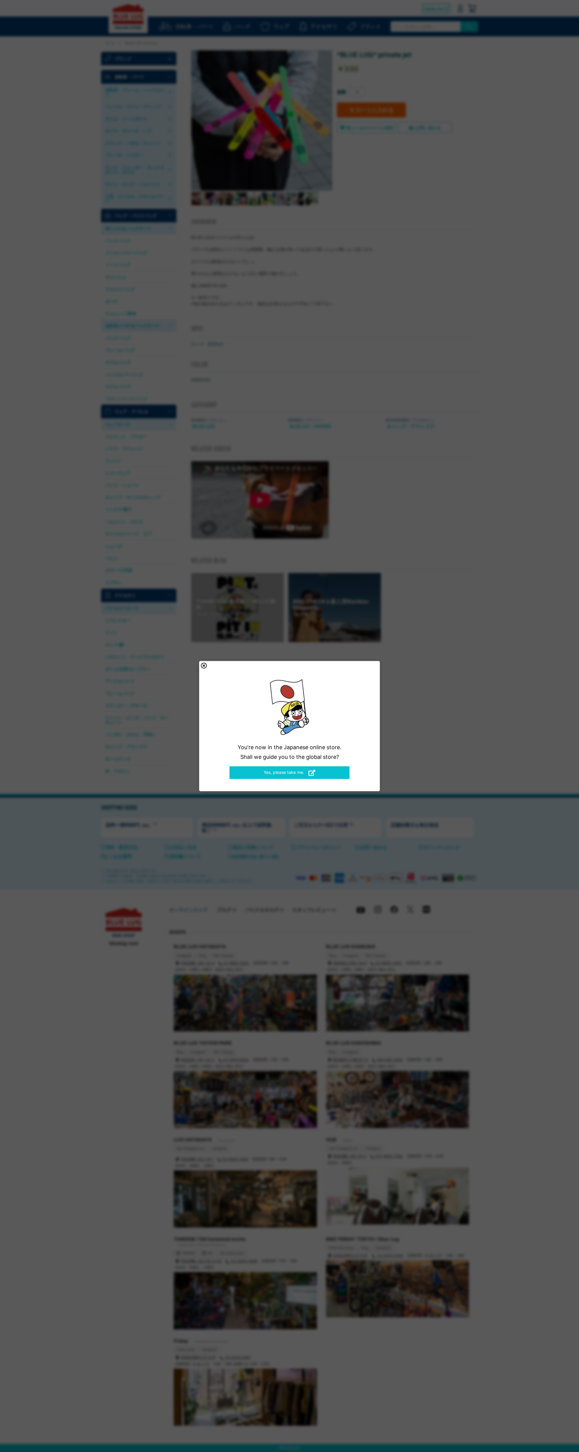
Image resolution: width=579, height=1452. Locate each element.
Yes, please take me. (284, 772)
